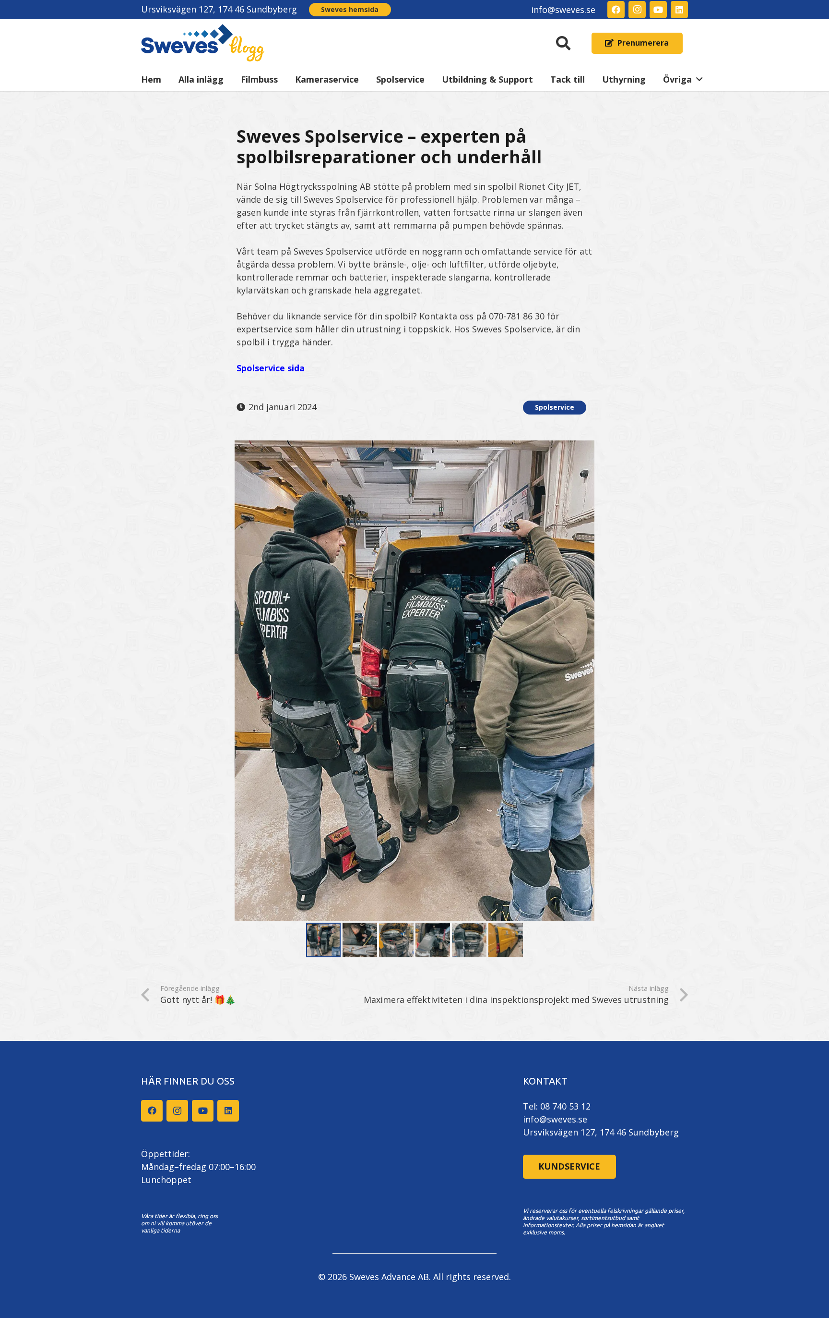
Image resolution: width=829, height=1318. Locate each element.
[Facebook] (616, 9)
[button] (563, 43)
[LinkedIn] (679, 9)
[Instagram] (637, 9)
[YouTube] (658, 9)
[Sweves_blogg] (203, 43)
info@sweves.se (555, 1119)
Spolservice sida (271, 368)
